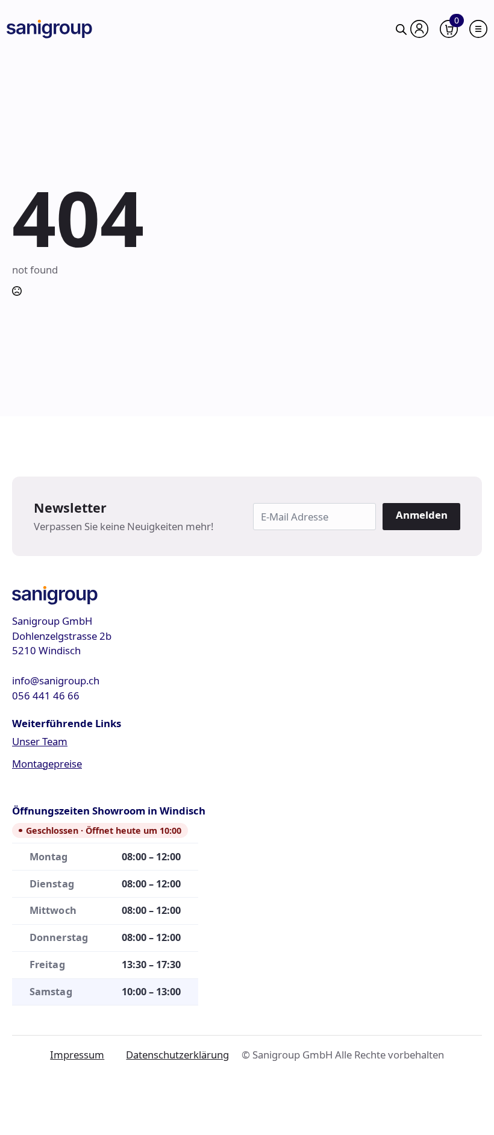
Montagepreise (47, 764)
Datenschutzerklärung (177, 1055)
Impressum (77, 1055)
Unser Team (39, 741)
